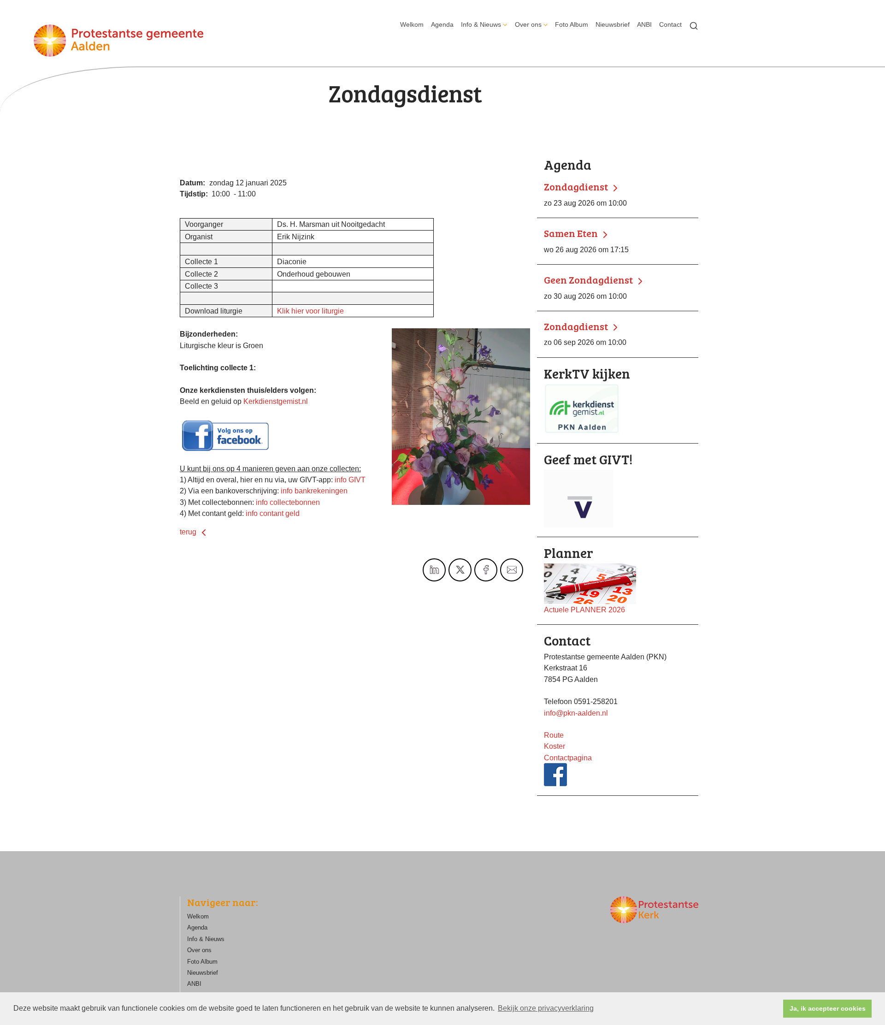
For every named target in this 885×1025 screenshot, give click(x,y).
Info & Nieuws (481, 24)
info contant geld (273, 513)
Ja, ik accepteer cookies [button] (828, 1008)
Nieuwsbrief (613, 24)
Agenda (442, 24)
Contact (670, 24)
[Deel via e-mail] (511, 569)
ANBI (644, 24)
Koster (554, 746)
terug (189, 531)
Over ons (528, 24)
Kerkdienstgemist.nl (275, 401)
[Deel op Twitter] (460, 569)
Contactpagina (568, 757)
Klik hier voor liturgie (310, 311)
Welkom (412, 24)
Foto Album (571, 24)
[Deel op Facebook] (485, 569)
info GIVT (350, 479)
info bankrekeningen (314, 490)
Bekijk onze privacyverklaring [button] (546, 1008)
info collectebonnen (288, 502)
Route (554, 735)
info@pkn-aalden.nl (576, 713)
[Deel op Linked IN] (434, 569)
